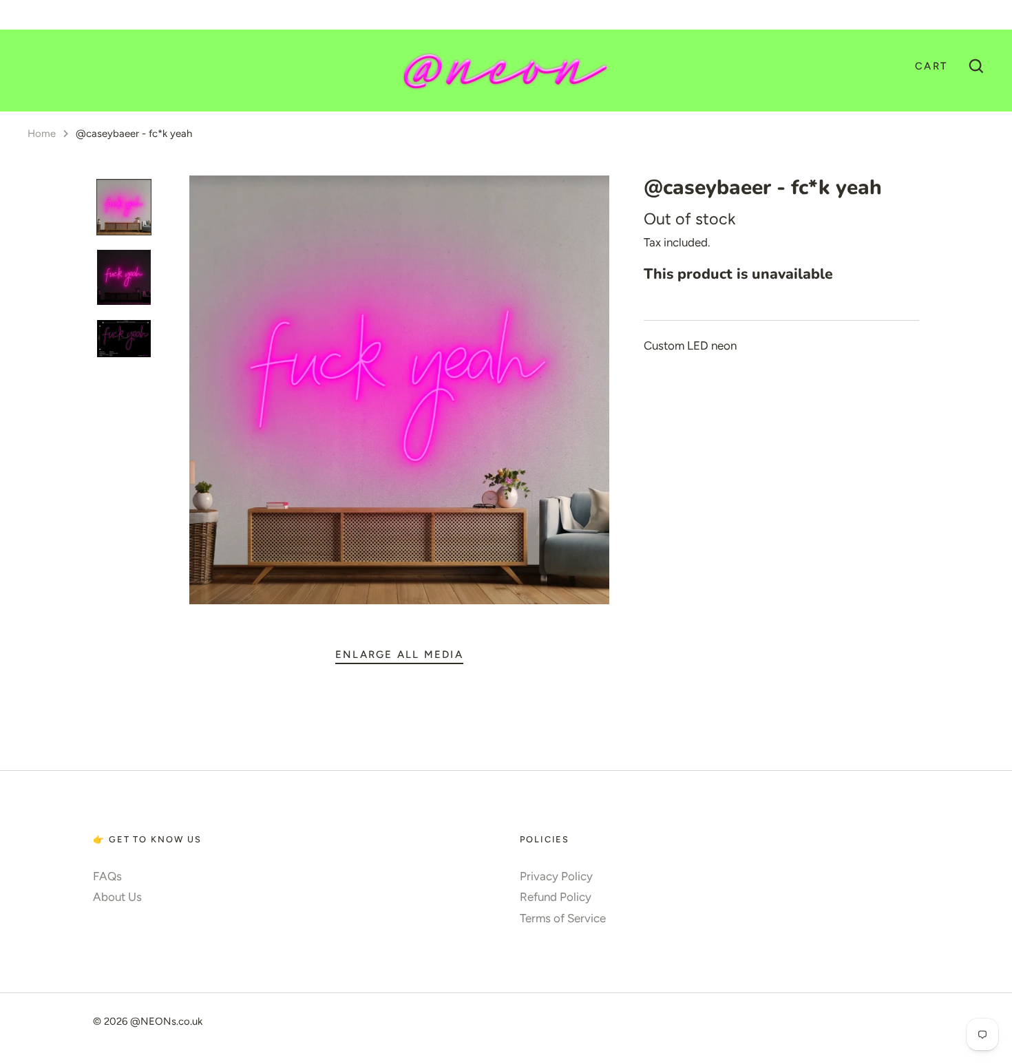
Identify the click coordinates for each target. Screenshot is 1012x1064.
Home (42, 133)
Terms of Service (563, 918)
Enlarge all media (399, 654)
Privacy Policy (556, 876)
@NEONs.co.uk (166, 1021)
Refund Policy (555, 897)
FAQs (107, 876)
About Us (117, 897)
